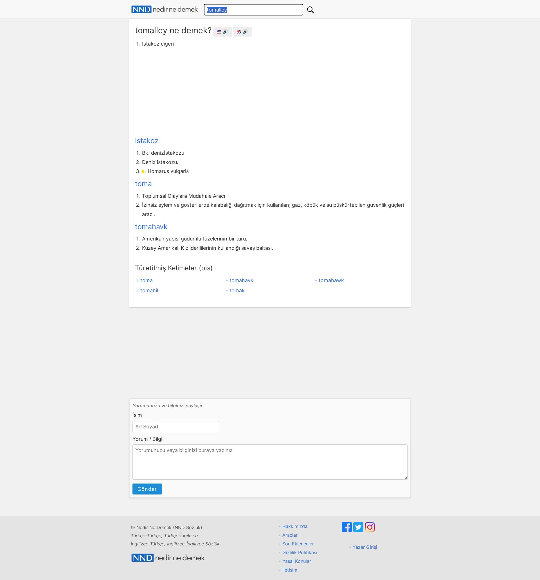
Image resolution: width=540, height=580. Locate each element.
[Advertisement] (270, 90)
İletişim (289, 570)
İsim (137, 415)
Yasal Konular (296, 561)
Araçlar (290, 535)
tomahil (149, 290)
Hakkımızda (294, 526)
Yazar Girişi (365, 547)
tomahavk (151, 226)
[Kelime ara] (310, 9)
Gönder (147, 489)
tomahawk (331, 280)
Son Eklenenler (298, 544)
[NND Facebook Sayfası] (347, 530)
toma (143, 183)
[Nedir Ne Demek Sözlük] (164, 9)
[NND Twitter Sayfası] (359, 530)
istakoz (147, 140)
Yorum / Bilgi (147, 439)
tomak (237, 290)
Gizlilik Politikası (299, 552)
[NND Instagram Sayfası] (370, 530)
